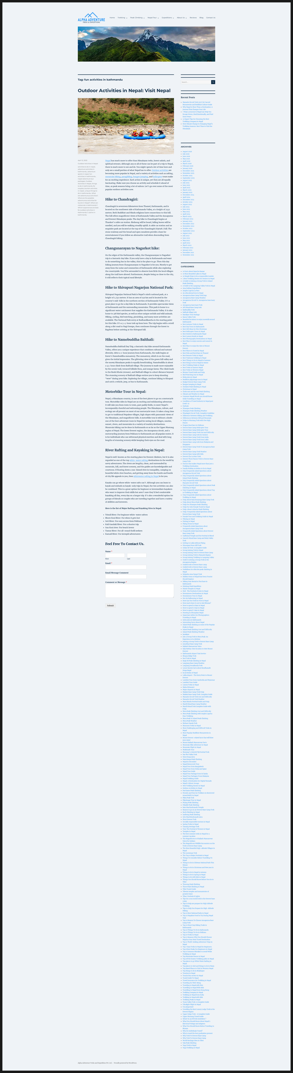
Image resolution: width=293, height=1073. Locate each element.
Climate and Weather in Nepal (193, 394)
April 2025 (186, 188)
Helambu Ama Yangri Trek (192, 574)
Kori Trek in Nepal (189, 658)
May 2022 (186, 240)
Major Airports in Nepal (191, 690)
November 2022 (188, 226)
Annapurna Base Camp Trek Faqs (195, 295)
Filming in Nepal (189, 519)
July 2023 (186, 207)
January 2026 (187, 168)
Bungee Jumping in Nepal (192, 384)
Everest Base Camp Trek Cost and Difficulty (198, 432)
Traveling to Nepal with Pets (193, 985)
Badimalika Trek (189, 310)
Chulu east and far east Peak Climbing (196, 392)
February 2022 (188, 248)
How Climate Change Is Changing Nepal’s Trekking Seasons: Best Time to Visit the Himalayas (198, 126)
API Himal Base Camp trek (192, 307)
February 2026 (188, 166)
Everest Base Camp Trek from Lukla (195, 440)
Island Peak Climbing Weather (194, 632)
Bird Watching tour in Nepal (193, 375)
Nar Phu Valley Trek (190, 755)
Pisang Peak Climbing (190, 803)
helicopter (157, 176)
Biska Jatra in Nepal (190, 377)
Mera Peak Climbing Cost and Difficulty (197, 711)
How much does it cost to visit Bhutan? (197, 603)
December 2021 (188, 253)
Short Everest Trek (189, 819)
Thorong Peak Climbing (191, 884)
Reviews (193, 18)
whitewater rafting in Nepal (146, 476)
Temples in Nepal (189, 831)
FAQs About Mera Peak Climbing (194, 502)
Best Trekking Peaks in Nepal (193, 365)
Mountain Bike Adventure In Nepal (195, 745)
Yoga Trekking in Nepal (191, 1048)
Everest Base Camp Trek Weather (195, 452)
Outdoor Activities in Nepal (88, 163)
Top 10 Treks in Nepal (190, 935)
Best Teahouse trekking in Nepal (194, 358)
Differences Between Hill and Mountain (197, 418)
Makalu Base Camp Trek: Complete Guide (197, 694)
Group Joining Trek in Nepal (193, 550)
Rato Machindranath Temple (193, 807)
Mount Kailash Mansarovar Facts (195, 742)
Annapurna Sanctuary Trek (192, 305)
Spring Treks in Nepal (190, 824)
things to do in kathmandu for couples (87, 186)
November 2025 (188, 173)
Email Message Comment (117, 573)
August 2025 (187, 180)
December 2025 (188, 171)
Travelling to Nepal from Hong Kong (196, 990)
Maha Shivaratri (188, 687)
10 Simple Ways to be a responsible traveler (198, 276)
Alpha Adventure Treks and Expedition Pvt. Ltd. (95, 1063)
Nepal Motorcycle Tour (191, 764)
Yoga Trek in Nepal (189, 1045)
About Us (181, 18)
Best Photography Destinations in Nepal (197, 339)
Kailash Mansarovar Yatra (192, 646)
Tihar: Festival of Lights (191, 896)
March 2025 (187, 190)
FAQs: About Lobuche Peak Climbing (196, 509)
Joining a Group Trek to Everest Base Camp (198, 642)
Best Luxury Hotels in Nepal (193, 336)
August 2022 (187, 233)
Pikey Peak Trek (188, 798)
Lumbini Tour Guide (190, 682)
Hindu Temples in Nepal (191, 589)
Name (108, 551)
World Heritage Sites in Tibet (193, 1041)
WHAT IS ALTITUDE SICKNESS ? (194, 1019)
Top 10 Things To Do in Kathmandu (196, 930)
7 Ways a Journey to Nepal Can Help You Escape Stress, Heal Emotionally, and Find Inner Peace (198, 114)
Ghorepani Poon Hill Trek (192, 545)
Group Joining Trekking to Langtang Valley (198, 557)
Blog (201, 18)
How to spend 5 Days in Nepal (193, 608)
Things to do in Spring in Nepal (194, 875)
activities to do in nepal (86, 167)
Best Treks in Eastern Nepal (193, 368)
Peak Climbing (136, 18)
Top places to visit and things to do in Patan (198, 966)
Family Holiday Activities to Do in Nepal (197, 468)
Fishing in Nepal (189, 521)
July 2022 (186, 236)
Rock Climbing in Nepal (191, 812)
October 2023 (187, 202)
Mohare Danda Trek (190, 723)
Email (108, 563)
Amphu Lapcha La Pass (191, 291)
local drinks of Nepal (190, 673)
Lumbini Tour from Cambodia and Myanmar (199, 680)
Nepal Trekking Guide (190, 779)
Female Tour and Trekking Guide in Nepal (198, 517)
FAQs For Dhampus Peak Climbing (195, 505)
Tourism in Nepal (189, 973)
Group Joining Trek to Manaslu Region (197, 555)
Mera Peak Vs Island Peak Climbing (195, 718)
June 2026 (186, 156)
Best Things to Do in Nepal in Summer (196, 360)
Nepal (108, 160)
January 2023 (187, 221)
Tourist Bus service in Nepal (193, 976)
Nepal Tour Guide (189, 771)
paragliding (127, 176)
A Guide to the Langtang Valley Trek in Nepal (199, 286)
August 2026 (187, 152)
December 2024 (188, 195)
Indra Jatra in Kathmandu (192, 620)
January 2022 (187, 250)
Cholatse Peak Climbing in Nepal (194, 387)
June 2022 (186, 238)
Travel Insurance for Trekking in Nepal (197, 980)
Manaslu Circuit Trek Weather (193, 699)
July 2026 (186, 154)
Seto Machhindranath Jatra (192, 817)
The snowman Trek (190, 853)
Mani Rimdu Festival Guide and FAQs (196, 702)
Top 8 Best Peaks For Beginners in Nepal (197, 949)
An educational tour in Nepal (193, 293)
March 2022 (187, 245)
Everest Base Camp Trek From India (196, 437)
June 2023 (186, 209)
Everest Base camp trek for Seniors (195, 435)
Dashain (186, 406)
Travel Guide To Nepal (191, 978)
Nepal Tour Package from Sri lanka (195, 774)
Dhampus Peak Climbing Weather (195, 411)
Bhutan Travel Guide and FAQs (194, 372)
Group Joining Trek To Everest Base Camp (198, 553)
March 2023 (187, 216)
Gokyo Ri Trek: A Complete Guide (195, 548)
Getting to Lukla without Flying (194, 543)
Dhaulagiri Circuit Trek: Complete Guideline (198, 413)
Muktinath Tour (188, 750)
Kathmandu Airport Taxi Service (194, 654)
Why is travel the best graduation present (198, 1033)
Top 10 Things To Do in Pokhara (194, 932)
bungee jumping (140, 176)
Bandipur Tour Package (191, 315)
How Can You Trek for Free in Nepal (195, 601)
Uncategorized (188, 1007)
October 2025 (187, 176)
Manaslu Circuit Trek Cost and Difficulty (197, 697)
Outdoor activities (160, 170)
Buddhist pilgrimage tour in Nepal (195, 380)
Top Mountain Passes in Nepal (194, 956)
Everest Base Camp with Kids (193, 454)
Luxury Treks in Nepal (191, 685)
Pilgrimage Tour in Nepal (192, 800)
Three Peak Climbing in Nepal (193, 887)
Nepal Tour (152, 18)
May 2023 (186, 212)
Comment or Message (116, 582)
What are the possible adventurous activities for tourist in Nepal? (87, 200)
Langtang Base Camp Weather (193, 663)
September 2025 (189, 178)
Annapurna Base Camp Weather (194, 298)
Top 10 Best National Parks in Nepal (195, 913)
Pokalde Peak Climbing (191, 805)
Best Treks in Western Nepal (193, 370)
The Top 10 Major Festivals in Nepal (195, 855)
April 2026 (186, 161)
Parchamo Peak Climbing (192, 791)
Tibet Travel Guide (189, 889)
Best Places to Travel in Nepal (193, 351)
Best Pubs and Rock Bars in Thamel (195, 353)
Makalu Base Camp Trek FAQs (193, 692)
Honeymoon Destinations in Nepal (195, 593)
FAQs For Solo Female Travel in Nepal (196, 507)
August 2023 (187, 204)
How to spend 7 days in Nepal (193, 610)
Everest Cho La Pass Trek (192, 456)
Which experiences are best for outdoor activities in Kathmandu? (88, 210)
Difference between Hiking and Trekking (197, 416)
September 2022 (189, 231)
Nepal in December (189, 762)
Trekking (121, 18)
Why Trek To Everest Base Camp (194, 1036)
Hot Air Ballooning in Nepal (193, 598)
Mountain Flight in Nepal (192, 747)
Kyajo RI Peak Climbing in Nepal (194, 661)
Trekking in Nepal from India (193, 995)
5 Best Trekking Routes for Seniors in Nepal (198, 279)
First (107, 559)
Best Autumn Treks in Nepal (193, 324)
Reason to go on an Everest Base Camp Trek (198, 810)
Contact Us (210, 18)
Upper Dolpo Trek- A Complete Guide (196, 1014)
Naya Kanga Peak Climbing (192, 759)
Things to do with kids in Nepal (194, 877)
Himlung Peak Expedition (192, 586)
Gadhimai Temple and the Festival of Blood (198, 536)
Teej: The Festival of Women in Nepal (196, 829)
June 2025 (186, 185)
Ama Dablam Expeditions (192, 288)
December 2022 (188, 224)
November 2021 (188, 255)
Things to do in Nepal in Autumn (194, 872)
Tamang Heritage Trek (191, 827)
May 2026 (186, 159)
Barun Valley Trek (189, 317)
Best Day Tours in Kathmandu (193, 327)
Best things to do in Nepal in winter (195, 363)
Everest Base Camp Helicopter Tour (195, 428)
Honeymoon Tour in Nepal (192, 596)
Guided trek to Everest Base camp (195, 565)
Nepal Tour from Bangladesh (193, 767)
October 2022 (187, 228)
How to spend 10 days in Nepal (194, 605)
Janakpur (186, 634)
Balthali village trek (190, 312)
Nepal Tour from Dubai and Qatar (195, 769)
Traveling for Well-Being (192, 983)
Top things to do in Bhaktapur (194, 971)
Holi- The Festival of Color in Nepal (195, 591)
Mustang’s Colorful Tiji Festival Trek (196, 752)
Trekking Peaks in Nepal (191, 1000)
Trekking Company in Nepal (193, 992)
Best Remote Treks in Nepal (193, 356)
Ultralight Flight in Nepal (192, 1004)
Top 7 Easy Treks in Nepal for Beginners (197, 947)
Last (128, 559)
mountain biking (113, 176)
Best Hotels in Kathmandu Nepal (194, 334)
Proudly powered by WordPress (125, 1063)
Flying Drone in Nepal (190, 524)
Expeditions (167, 18)
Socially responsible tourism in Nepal (196, 822)
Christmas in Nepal (190, 389)
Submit (110, 605)
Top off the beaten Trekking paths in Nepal (198, 959)
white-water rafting (139, 460)
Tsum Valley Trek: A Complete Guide (196, 1002)
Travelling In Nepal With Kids (193, 988)
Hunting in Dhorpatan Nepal (193, 613)
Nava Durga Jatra (189, 757)
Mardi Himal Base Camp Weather (195, 704)
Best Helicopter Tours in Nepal (194, 331)
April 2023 (186, 214)
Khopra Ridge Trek (189, 656)
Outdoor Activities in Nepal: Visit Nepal (124, 90)
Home (112, 18)
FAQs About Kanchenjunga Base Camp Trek (198, 500)
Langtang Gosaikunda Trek (192, 666)
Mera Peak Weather (190, 721)
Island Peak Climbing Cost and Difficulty (197, 630)
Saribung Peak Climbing (191, 815)
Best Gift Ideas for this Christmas (195, 329)
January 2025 (187, 192)
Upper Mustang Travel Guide (193, 1016)
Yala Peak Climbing (189, 1043)
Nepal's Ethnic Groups (191, 783)
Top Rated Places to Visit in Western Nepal (198, 968)
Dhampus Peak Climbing (192, 408)
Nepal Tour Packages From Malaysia (196, 776)
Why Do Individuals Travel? (192, 1031)
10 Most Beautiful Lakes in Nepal (194, 274)
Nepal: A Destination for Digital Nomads (197, 781)
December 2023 (188, 200)
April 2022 (186, 243)
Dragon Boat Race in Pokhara (193, 425)
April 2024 (186, 197)
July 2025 (186, 183)
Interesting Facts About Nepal (193, 622)
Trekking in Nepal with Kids (193, 997)
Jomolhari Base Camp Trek (192, 644)
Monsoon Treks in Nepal (192, 726)
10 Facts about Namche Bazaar (194, 271)
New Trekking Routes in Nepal (194, 786)
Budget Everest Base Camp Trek (194, 382)
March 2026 (187, 164)
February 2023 (188, 219)
